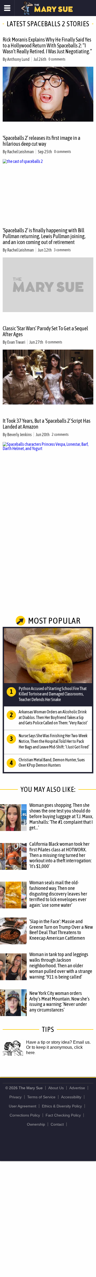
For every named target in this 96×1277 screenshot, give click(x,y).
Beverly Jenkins (19, 434)
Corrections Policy (25, 1115)
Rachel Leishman (20, 151)
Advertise (77, 1088)
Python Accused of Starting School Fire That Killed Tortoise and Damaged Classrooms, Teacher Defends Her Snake (53, 694)
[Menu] (7, 8)
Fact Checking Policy (63, 1115)
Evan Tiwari (16, 342)
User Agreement (22, 1106)
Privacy (15, 1097)
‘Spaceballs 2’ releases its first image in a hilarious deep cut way (41, 141)
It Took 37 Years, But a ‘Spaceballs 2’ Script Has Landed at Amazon (46, 424)
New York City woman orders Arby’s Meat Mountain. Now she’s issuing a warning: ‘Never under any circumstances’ (59, 1001)
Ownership (36, 1124)
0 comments (57, 59)
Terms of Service (41, 1097)
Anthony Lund (18, 59)
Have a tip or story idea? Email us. (58, 1042)
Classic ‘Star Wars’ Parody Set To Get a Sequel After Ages (45, 331)
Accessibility (71, 1097)
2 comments (60, 434)
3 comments (62, 250)
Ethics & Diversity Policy (62, 1106)
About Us (56, 1088)
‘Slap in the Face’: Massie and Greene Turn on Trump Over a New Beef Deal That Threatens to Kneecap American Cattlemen (61, 929)
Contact (57, 1124)
